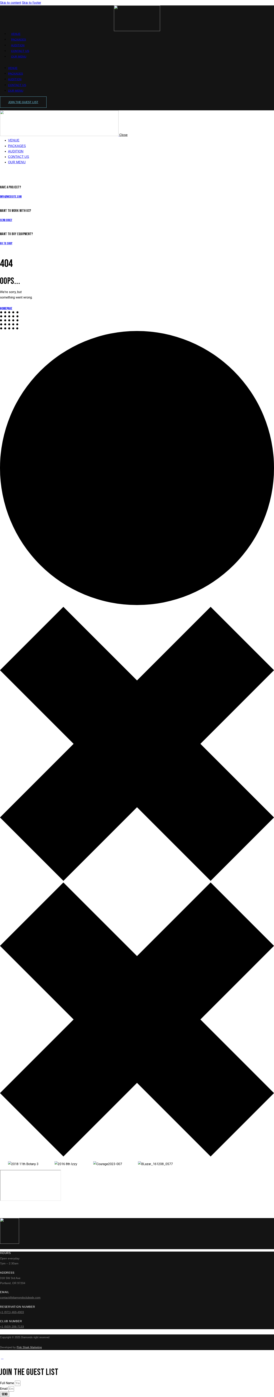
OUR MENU (18, 56)
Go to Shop (6, 243)
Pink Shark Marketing (29, 1347)
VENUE (15, 34)
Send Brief (6, 220)
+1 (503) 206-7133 (12, 1326)
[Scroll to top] (2, 1357)
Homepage (6, 309)
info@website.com (11, 197)
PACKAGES (18, 39)
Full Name (7, 1383)
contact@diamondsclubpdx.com (20, 1297)
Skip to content (10, 3)
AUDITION (17, 45)
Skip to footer (31, 3)
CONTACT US (20, 51)
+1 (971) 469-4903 (12, 1312)
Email (4, 1389)
